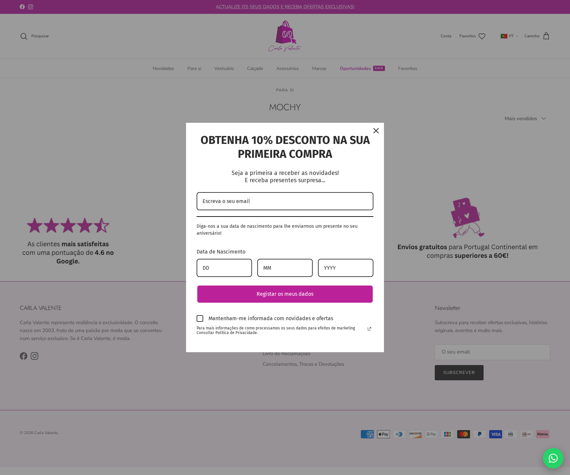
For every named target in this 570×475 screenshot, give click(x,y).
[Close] (376, 131)
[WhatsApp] (553, 458)
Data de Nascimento (221, 252)
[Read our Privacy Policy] (369, 329)
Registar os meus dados (285, 294)
